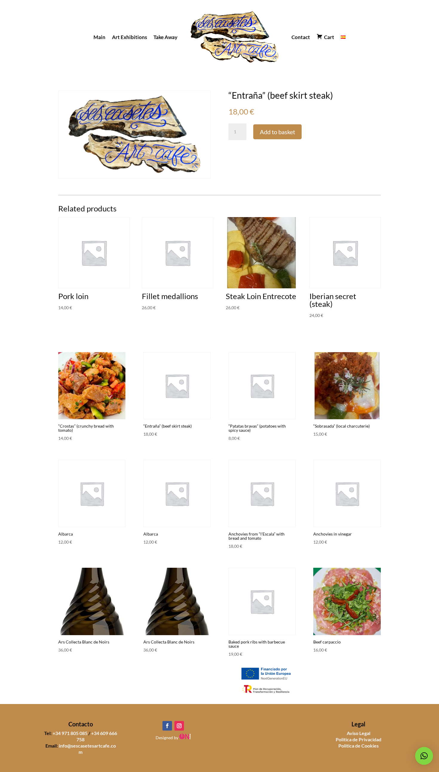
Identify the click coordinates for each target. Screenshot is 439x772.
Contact (300, 37)
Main (99, 37)
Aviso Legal (358, 733)
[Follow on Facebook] (167, 726)
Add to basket (277, 131)
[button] (424, 756)
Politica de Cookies (358, 745)
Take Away (165, 37)
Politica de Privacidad (358, 739)
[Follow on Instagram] (179, 726)
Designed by (167, 737)
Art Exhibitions (129, 37)
